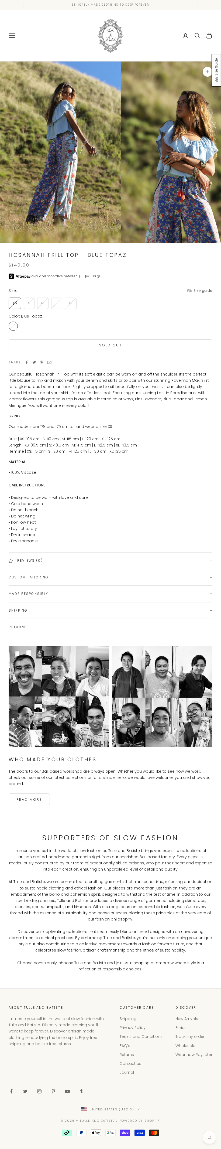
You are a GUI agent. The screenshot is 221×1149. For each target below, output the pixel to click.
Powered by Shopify (139, 1121)
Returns (127, 1054)
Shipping (128, 1018)
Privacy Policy (133, 1027)
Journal (127, 1072)
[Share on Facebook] (27, 362)
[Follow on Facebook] (11, 1091)
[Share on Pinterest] (42, 362)
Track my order (190, 1036)
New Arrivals (186, 1018)
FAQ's (125, 1045)
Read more (29, 799)
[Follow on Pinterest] (53, 1091)
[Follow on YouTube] (67, 1091)
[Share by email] (49, 362)
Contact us (130, 1063)
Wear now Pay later (193, 1054)
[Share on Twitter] (34, 362)
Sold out (110, 345)
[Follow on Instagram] (39, 1091)
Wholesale (185, 1045)
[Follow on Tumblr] (81, 1091)
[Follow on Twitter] (25, 1091)
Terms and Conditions (141, 1036)
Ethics (181, 1027)
